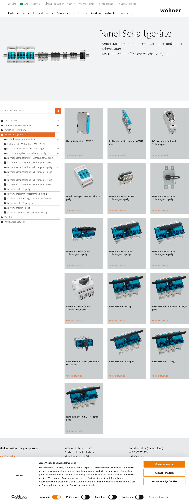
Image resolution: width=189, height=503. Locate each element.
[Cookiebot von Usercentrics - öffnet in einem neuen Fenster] (19, 497)
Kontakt (36, 3)
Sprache (12, 3)
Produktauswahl (75, 155)
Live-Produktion (56, 3)
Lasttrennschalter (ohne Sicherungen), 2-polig (29, 162)
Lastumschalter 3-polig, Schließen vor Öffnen (29, 198)
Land (25, 3)
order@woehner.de (140, 456)
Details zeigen (156, 497)
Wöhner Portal (86, 3)
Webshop (127, 13)
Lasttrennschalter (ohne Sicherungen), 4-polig (29, 179)
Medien (96, 13)
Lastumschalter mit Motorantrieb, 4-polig (27, 212)
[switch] (86, 497)
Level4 (72, 3)
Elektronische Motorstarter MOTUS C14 (26, 144)
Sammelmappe (128, 3)
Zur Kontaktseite (9, 456)
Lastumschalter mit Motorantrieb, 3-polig (27, 193)
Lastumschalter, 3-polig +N (20, 203)
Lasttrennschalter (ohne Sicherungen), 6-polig (29, 184)
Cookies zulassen (164, 464)
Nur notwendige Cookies (164, 481)
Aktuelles (111, 13)
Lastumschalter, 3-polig (18, 189)
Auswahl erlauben (164, 473)
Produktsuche (108, 3)
